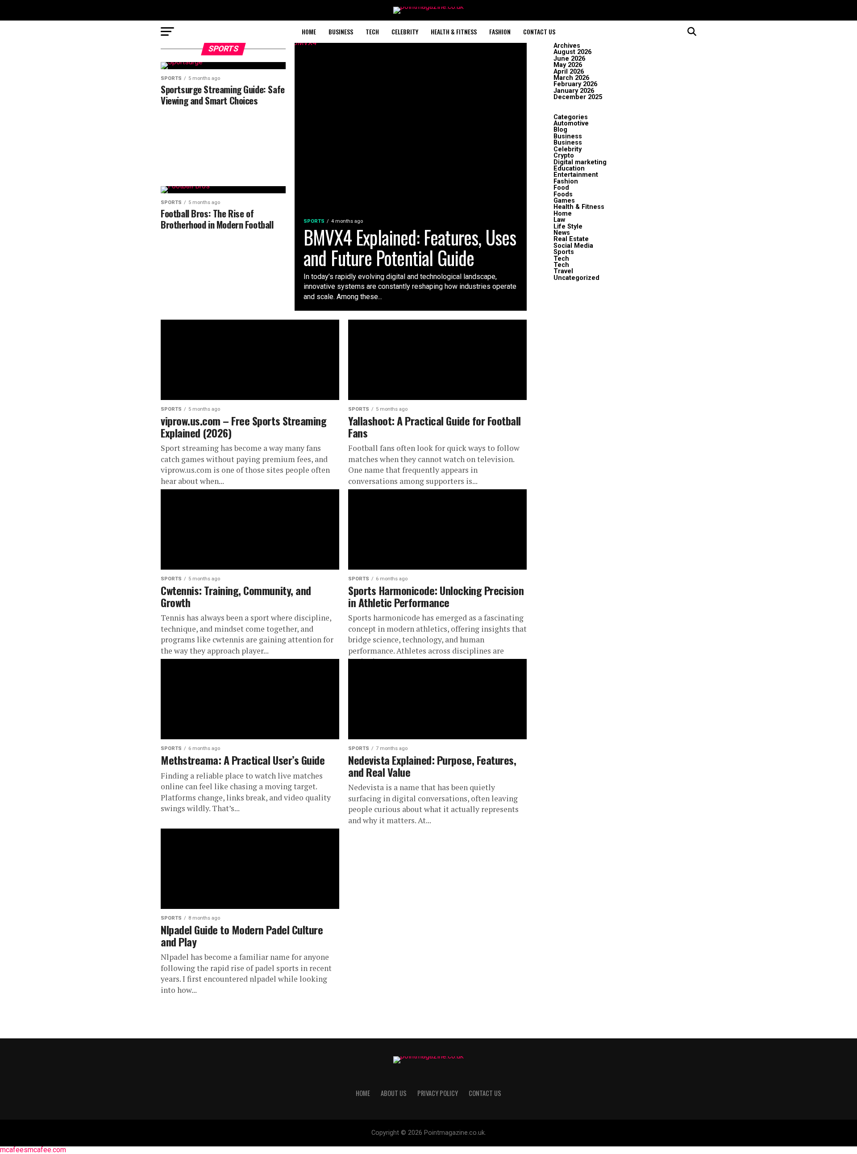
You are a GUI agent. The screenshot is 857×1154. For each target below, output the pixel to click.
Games (564, 200)
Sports (563, 252)
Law (559, 220)
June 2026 (569, 58)
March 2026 (571, 78)
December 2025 (577, 97)
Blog (560, 129)
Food (561, 188)
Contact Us (539, 31)
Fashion (500, 31)
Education (569, 168)
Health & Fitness (454, 31)
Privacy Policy (437, 1093)
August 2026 (572, 52)
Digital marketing (580, 162)
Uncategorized (576, 278)
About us (394, 1093)
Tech (372, 31)
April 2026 (568, 71)
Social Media (573, 246)
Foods (563, 194)
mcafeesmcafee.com (33, 1150)
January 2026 (573, 91)
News (561, 233)
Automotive (571, 123)
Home (309, 31)
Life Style (567, 226)
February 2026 (575, 84)
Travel (563, 271)
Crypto (563, 155)
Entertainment (575, 175)
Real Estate (571, 239)
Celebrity (404, 31)
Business (341, 31)
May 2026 (567, 65)
